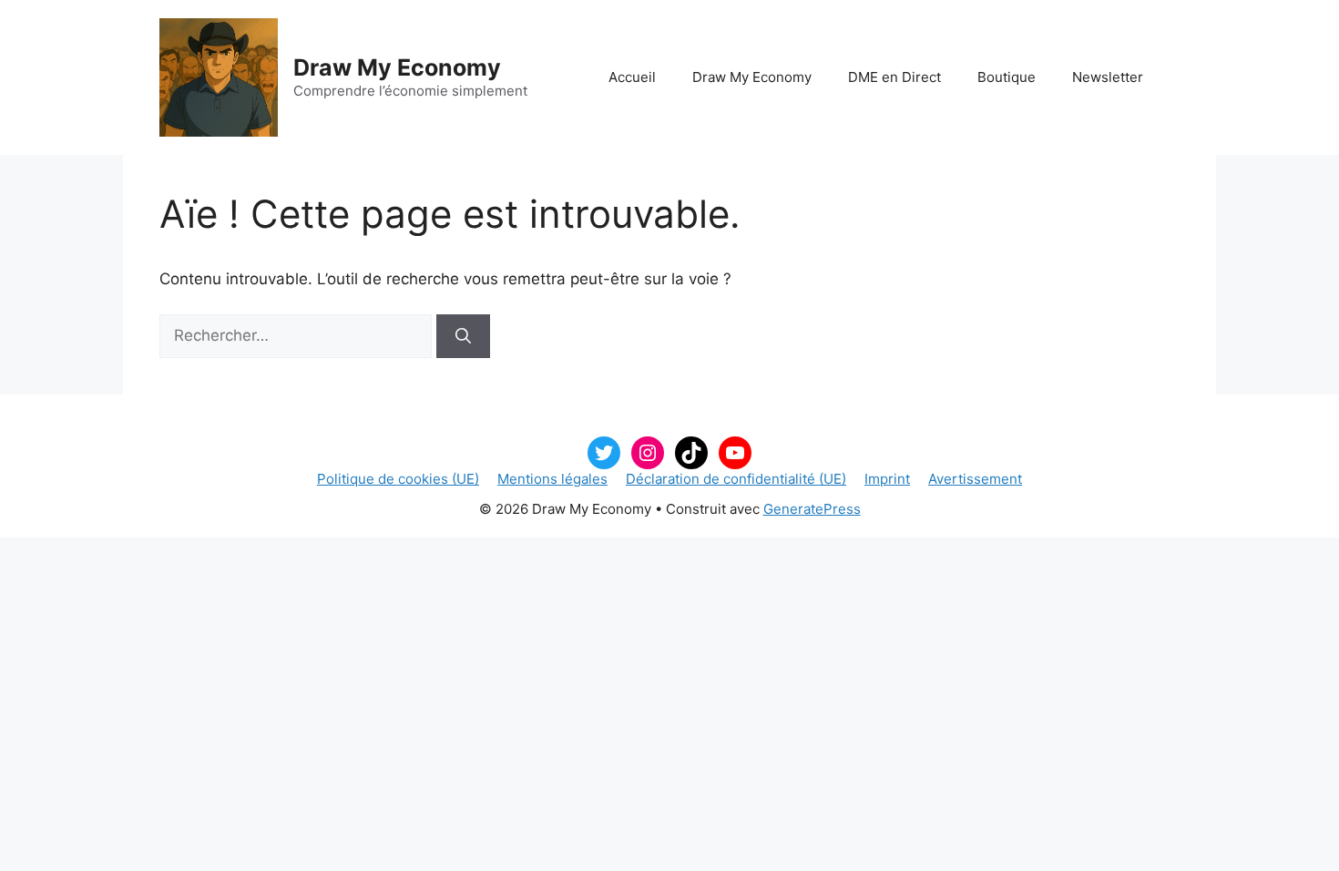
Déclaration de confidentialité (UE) (736, 478)
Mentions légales (552, 478)
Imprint (887, 478)
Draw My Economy (397, 67)
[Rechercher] (463, 336)
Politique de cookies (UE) (398, 478)
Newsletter (1107, 77)
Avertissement (975, 478)
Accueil (632, 77)
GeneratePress (812, 508)
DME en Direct (894, 77)
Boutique (1006, 77)
